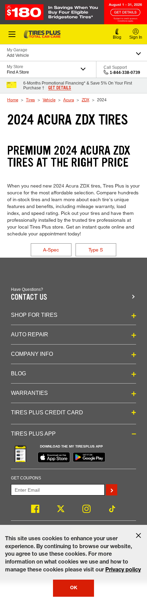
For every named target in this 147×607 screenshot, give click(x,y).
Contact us (29, 297)
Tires (30, 99)
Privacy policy (123, 570)
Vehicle (49, 99)
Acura (68, 99)
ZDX (85, 99)
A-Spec (51, 250)
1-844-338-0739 (125, 72)
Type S (96, 250)
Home (12, 99)
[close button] (138, 535)
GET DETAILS (59, 88)
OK (73, 588)
